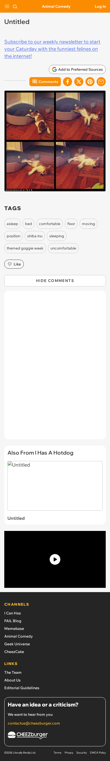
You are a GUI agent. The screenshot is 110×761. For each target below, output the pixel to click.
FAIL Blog (12, 620)
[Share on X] (78, 81)
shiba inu (34, 236)
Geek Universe (17, 644)
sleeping (56, 236)
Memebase (14, 628)
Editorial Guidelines (21, 687)
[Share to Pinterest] (90, 81)
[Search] (15, 6)
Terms (57, 752)
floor (71, 223)
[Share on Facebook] (67, 81)
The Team (13, 672)
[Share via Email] (101, 81)
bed (28, 223)
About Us (12, 680)
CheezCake (14, 651)
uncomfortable (63, 248)
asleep (12, 223)
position (13, 236)
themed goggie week (25, 248)
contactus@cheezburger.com (34, 723)
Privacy (69, 752)
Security (81, 752)
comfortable (49, 223)
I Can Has (12, 613)
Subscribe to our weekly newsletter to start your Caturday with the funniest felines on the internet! (52, 49)
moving (88, 223)
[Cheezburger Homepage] (55, 736)
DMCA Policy (98, 752)
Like (17, 264)
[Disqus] (55, 367)
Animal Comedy (56, 6)
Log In (100, 6)
